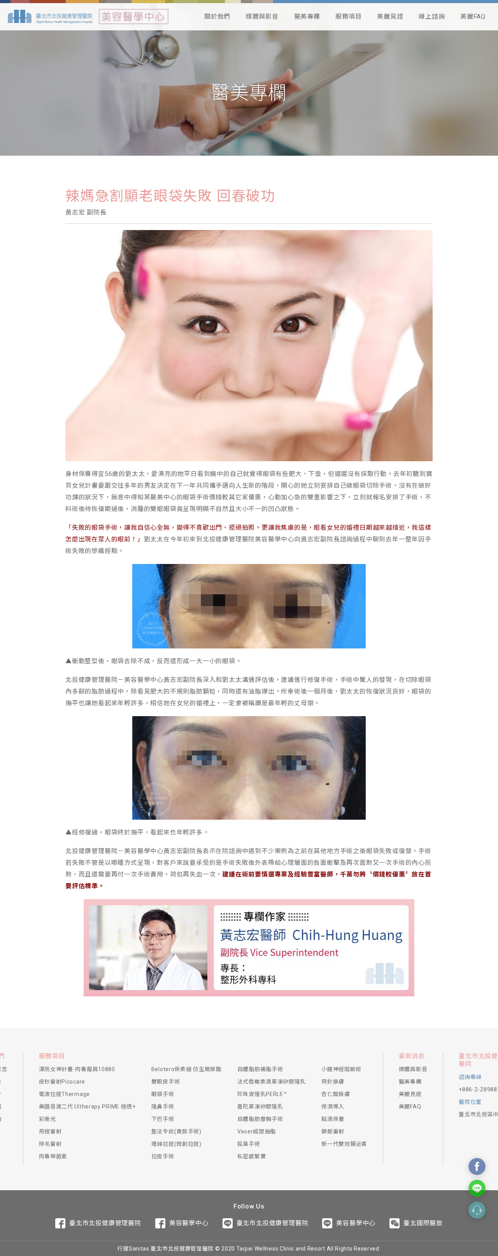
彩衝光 (47, 1119)
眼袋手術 (162, 1094)
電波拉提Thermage (64, 1094)
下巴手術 (162, 1119)
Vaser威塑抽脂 (256, 1131)
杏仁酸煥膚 (335, 1094)
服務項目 (348, 16)
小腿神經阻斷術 (341, 1069)
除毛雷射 (50, 1144)
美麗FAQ (473, 16)
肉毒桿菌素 (53, 1156)
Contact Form (477, 1210)
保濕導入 (332, 1106)
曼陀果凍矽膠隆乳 (260, 1106)
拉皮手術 (162, 1156)
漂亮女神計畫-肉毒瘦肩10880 (77, 1069)
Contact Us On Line (477, 1188)
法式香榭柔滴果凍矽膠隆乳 (271, 1082)
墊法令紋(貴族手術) (176, 1131)
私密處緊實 (251, 1156)
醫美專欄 (307, 16)
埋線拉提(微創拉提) (176, 1144)
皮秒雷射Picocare (62, 1082)
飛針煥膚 (332, 1082)
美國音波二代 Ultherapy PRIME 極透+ (87, 1106)
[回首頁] (50, 16)
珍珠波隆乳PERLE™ (262, 1094)
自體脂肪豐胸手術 (260, 1119)
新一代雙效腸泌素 (344, 1144)
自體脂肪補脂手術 (260, 1069)
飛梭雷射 (50, 1131)
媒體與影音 (262, 16)
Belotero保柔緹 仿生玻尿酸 (186, 1069)
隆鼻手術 (162, 1106)
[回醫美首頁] (133, 16)
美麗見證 (390, 16)
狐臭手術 (248, 1144)
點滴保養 (332, 1119)
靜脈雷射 (332, 1131)
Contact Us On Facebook (477, 1166)
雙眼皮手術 (165, 1082)
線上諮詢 (432, 16)
